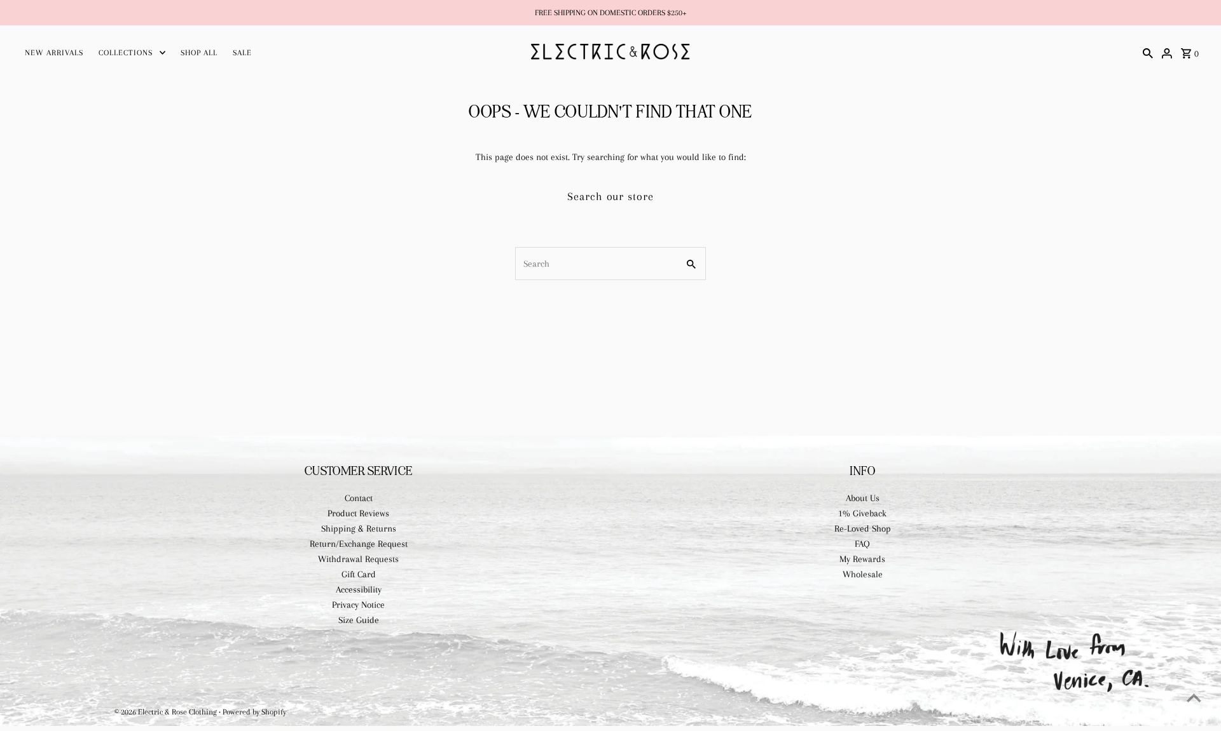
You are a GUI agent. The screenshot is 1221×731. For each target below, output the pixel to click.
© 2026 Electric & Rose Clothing (166, 712)
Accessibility (359, 589)
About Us (863, 498)
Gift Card (358, 574)
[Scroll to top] (1194, 697)
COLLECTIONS (126, 52)
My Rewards (862, 559)
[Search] (1148, 52)
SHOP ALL (199, 52)
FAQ (862, 544)
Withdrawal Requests (358, 559)
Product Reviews (358, 513)
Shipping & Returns (358, 528)
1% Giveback (862, 513)
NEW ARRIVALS (54, 52)
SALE (242, 52)
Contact (359, 498)
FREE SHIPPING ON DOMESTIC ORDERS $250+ (611, 12)
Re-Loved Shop (862, 528)
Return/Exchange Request (359, 544)
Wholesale (863, 574)
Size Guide (358, 620)
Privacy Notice (358, 605)
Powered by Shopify (254, 712)
